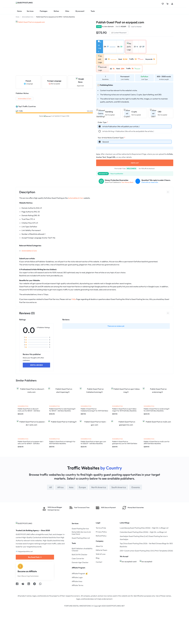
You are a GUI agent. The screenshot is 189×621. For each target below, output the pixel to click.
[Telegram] (34, 584)
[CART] (167, 3)
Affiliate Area (77, 581)
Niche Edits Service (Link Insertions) (81, 533)
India (21, 111)
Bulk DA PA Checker (79, 555)
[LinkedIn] (29, 584)
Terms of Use (101, 528)
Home (19, 11)
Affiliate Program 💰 (80, 573)
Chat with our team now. (149, 182)
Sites (67, 11)
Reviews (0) (27, 313)
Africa (60, 487)
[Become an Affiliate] (20, 566)
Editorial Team (101, 550)
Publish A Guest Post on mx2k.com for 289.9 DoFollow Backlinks (157, 442)
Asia (71, 487)
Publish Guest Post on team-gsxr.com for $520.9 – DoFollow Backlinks (93, 442)
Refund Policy (101, 536)
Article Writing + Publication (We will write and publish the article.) (128, 131)
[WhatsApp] (40, 584)
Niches (56, 11)
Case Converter (78, 558)
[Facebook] (17, 584)
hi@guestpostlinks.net (25, 551)
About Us (99, 546)
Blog (97, 558)
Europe (82, 487)
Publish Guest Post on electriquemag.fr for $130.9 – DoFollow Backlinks (62, 410)
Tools (93, 11)
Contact (99, 562)
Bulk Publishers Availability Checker (82, 549)
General (105, 142)
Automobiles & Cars (27, 17)
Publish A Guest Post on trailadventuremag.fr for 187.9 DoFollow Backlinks (94, 411)
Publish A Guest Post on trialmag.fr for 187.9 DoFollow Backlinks (62, 442)
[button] (112, 46)
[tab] (50, 487)
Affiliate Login (77, 577)
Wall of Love (100, 554)
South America (118, 487)
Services (30, 11)
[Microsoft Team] (23, 584)
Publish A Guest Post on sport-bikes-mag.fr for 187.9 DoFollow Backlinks (124, 410)
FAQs (74, 299)
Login (99, 26)
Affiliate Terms (77, 585)
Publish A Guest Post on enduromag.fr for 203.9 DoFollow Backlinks (157, 410)
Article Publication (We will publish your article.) (120, 126)
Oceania (135, 487)
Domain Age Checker (80, 562)
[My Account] (172, 3)
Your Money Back (127, 182)
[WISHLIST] (163, 3)
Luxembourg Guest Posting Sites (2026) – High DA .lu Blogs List (144, 528)
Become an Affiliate (27, 571)
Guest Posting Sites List (81, 538)
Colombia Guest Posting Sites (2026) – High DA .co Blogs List (143, 532)
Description (27, 192)
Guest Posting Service (80, 529)
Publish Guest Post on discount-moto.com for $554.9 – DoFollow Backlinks (29, 411)
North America (98, 487)
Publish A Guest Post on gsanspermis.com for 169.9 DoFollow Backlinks (124, 443)
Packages (43, 11)
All (50, 487)
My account (79, 11)
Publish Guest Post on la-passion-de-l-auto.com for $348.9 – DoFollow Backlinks (31, 443)
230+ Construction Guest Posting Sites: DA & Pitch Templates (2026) (146, 551)
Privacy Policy (101, 532)
